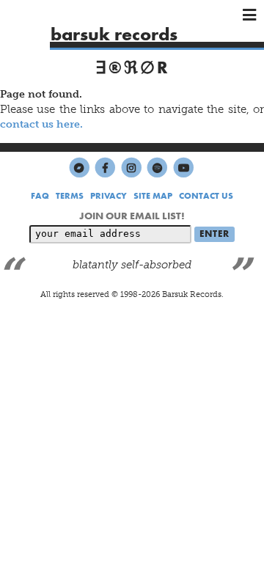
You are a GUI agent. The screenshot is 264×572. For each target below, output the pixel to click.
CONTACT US (206, 196)
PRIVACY (108, 196)
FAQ (40, 196)
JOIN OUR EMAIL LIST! (132, 215)
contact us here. (41, 124)
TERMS (70, 196)
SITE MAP (152, 196)
